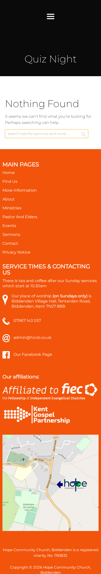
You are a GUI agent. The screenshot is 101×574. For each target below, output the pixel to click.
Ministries (11, 208)
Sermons (11, 234)
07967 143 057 (27, 320)
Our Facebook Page (32, 354)
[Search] (83, 134)
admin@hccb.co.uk (32, 337)
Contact (10, 243)
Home (8, 172)
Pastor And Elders (19, 217)
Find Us (9, 181)
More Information (19, 190)
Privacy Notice (16, 252)
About (8, 199)
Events (9, 225)
